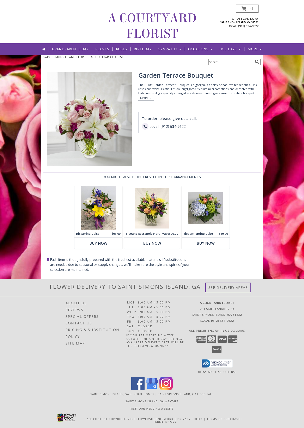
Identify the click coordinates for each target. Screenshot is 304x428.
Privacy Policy (190, 419)
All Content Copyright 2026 (111, 419)
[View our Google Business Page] (152, 389)
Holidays (228, 49)
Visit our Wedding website (152, 408)
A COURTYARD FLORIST (152, 25)
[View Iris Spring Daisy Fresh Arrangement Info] (98, 208)
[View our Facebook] (138, 389)
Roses (121, 49)
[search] (257, 61)
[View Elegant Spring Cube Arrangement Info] (206, 208)
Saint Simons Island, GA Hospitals (186, 394)
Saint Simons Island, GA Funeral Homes (122, 394)
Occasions (198, 49)
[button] (247, 9)
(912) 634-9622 (248, 26)
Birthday (143, 49)
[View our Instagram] (166, 389)
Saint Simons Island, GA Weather (152, 401)
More (253, 49)
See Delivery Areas (228, 287)
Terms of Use (164, 421)
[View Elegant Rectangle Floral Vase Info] (152, 208)
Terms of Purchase (223, 419)
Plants (102, 49)
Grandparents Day (70, 49)
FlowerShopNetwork (155, 419)
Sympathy (167, 49)
